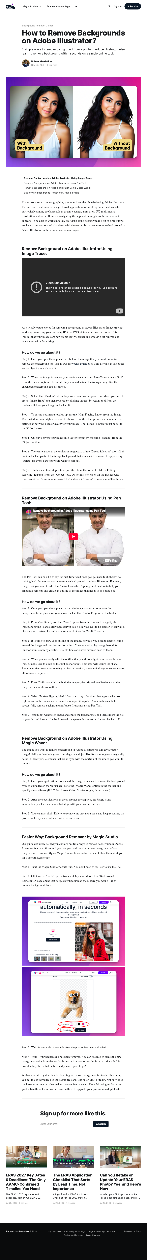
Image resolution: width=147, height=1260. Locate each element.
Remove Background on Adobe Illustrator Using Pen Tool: (55, 183)
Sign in (118, 6)
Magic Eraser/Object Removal (101, 1231)
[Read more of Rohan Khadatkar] (26, 63)
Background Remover (73, 1235)
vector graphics (81, 363)
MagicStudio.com (32, 6)
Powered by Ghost (132, 1231)
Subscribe (132, 6)
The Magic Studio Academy (17, 1231)
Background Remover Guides (38, 25)
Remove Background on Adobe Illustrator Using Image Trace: (58, 178)
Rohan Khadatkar (41, 61)
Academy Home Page (58, 6)
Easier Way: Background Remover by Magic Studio (51, 192)
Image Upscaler (93, 1235)
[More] (76, 6)
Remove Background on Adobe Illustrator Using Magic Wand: (57, 187)
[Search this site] (109, 6)
